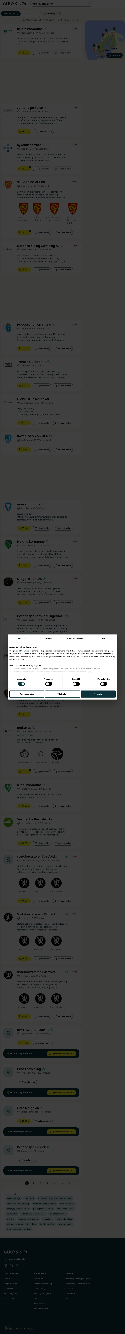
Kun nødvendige (27, 694)
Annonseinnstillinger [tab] (76, 638)
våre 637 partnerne (22, 651)
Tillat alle (98, 694)
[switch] (48, 684)
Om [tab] (103, 638)
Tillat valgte (62, 694)
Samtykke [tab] (21, 638)
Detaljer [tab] (48, 638)
